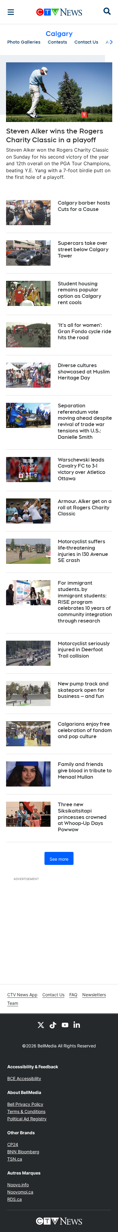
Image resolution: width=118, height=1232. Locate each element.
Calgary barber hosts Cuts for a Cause (84, 206)
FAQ (73, 994)
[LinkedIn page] (77, 1024)
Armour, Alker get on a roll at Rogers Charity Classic (85, 507)
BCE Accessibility (24, 1078)
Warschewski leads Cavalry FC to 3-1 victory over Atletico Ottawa (81, 469)
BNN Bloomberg (23, 1151)
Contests (57, 42)
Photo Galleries (24, 42)
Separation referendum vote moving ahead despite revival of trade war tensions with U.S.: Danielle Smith (85, 421)
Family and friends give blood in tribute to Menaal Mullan (85, 770)
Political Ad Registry (27, 1118)
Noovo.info (18, 1184)
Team (12, 1003)
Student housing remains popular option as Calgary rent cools (79, 293)
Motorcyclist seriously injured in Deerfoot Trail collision (84, 650)
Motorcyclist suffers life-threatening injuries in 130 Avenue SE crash (83, 551)
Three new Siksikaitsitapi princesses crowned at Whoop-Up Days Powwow (82, 817)
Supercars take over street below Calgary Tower (83, 249)
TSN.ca (14, 1158)
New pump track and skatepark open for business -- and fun (83, 690)
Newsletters (94, 994)
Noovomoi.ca (20, 1191)
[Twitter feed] (40, 1024)
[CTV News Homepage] (59, 12)
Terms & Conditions (26, 1111)
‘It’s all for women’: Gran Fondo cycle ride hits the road (84, 331)
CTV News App (22, 994)
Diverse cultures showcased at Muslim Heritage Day (84, 372)
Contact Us (86, 42)
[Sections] (11, 12)
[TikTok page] (53, 1024)
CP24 (12, 1144)
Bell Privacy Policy (25, 1104)
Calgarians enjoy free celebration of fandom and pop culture (85, 730)
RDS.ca (14, 1199)
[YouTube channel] (65, 1024)
